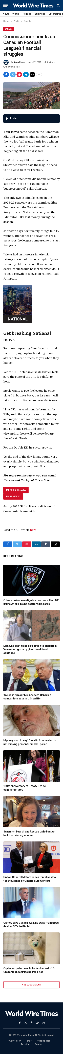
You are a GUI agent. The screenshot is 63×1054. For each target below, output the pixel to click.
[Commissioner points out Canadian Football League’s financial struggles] (31, 95)
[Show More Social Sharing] (39, 74)
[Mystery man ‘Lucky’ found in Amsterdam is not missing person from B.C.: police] (31, 720)
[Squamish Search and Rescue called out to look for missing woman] (31, 811)
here (33, 530)
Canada (8, 29)
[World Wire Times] (33, 5)
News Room (19, 62)
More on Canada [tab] (16, 490)
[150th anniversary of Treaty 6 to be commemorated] (31, 766)
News (6, 13)
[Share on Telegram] (26, 74)
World (15, 13)
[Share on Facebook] (6, 74)
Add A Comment (31, 984)
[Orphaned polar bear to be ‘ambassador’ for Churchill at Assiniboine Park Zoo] (31, 948)
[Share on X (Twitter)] (13, 74)
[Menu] (5, 5)
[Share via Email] (32, 74)
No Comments (13, 67)
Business (39, 13)
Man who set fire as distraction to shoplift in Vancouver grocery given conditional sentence (30, 649)
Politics (27, 13)
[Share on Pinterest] (19, 74)
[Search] (58, 5)
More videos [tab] (13, 496)
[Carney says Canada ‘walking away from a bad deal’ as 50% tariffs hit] (31, 902)
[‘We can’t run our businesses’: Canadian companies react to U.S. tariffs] (31, 674)
